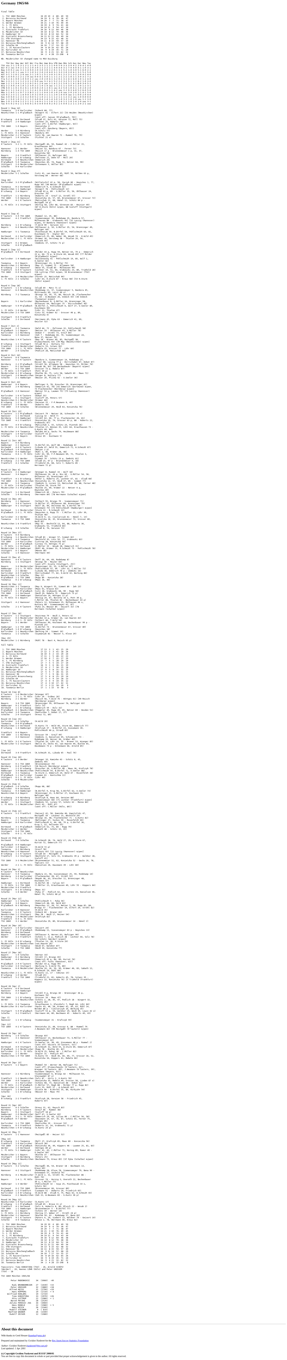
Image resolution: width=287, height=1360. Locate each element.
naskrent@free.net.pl (36, 1345)
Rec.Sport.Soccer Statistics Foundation (70, 1340)
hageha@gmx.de (37, 1335)
